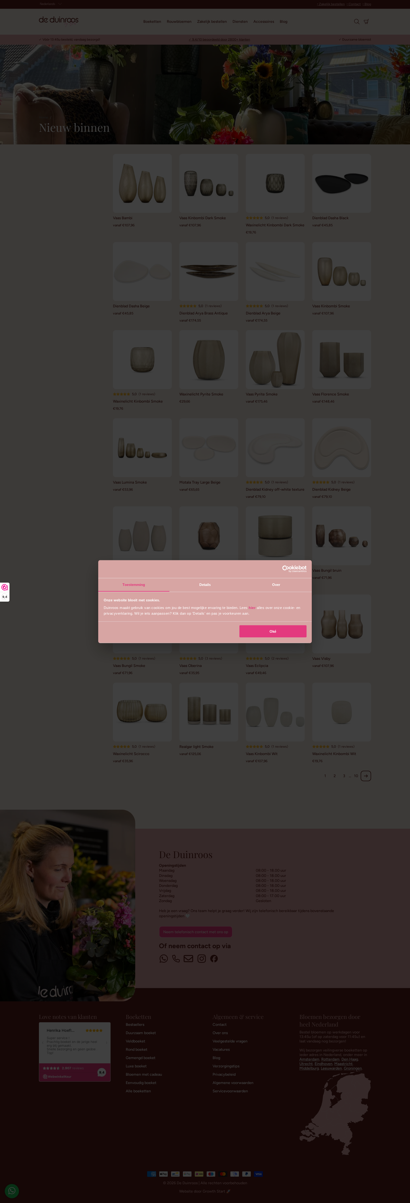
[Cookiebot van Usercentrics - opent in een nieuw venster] (286, 569)
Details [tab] (205, 584)
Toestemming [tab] (133, 584)
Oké (273, 631)
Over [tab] (276, 584)
